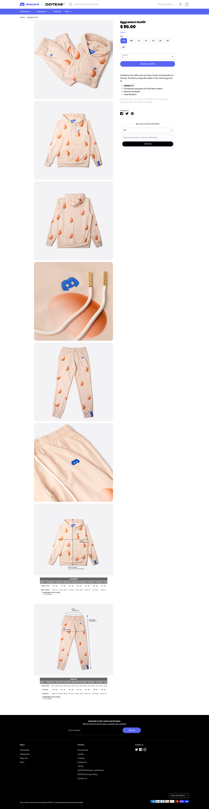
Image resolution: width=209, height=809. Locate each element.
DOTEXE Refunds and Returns (91, 770)
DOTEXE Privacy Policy (87, 774)
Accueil (22, 17)
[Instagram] (144, 749)
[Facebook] (140, 749)
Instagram (82, 762)
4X (167, 41)
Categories (42, 11)
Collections (25, 11)
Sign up (131, 730)
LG (139, 41)
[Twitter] (136, 749)
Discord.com (83, 750)
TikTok (80, 766)
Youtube (81, 758)
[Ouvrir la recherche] (70, 4)
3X (160, 41)
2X (153, 41)
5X (123, 47)
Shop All (57, 11)
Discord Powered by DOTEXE (43, 802)
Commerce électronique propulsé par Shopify (68, 802)
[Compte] (180, 4)
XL (146, 41)
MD (131, 41)
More (67, 11)
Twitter (81, 754)
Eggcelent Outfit (32, 17)
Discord (122, 32)
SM (123, 41)
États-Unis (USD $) (165, 4)
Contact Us (82, 778)
